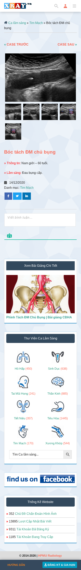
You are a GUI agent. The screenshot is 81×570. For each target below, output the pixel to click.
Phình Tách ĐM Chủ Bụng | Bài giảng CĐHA (39, 317)
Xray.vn (18, 6)
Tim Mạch (36, 23)
